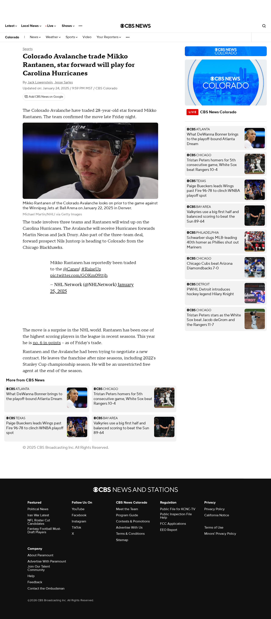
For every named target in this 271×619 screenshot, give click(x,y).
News (34, 37)
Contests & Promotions (133, 521)
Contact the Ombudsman (46, 588)
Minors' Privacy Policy (220, 533)
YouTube (78, 509)
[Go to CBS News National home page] (135, 26)
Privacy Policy (214, 509)
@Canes (71, 269)
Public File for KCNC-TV (177, 509)
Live (50, 26)
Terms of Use (213, 527)
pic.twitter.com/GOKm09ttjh (79, 275)
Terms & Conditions (130, 533)
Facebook (79, 515)
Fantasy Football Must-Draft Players (44, 530)
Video (87, 37)
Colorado (12, 37)
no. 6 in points (47, 343)
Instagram (79, 521)
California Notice (216, 515)
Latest (10, 26)
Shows (67, 26)
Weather (52, 37)
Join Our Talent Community (39, 568)
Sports (71, 37)
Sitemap (122, 540)
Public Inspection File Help (176, 515)
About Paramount (40, 555)
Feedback (35, 582)
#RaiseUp (91, 269)
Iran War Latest (38, 515)
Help (31, 576)
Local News (30, 26)
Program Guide (127, 515)
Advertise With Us (129, 527)
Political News (38, 509)
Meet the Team (127, 509)
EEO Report (168, 530)
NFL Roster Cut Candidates (39, 522)
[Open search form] (264, 26)
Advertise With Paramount (47, 561)
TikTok (76, 527)
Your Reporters (108, 37)
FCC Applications (173, 523)
